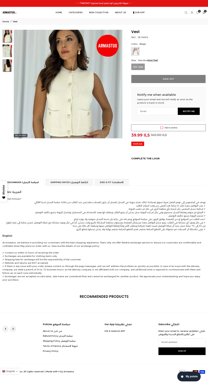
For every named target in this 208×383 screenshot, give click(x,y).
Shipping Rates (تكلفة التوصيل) (69, 182)
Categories (76, 12)
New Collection (98, 12)
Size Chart (153, 60)
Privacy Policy (50, 351)
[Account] (192, 12)
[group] (68, 84)
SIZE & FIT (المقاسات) (112, 182)
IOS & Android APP (114, 331)
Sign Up (182, 351)
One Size (138, 67)
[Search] (186, 12)
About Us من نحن (52, 331)
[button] (114, 84)
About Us (120, 12)
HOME (59, 12)
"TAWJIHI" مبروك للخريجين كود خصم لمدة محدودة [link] (104, 3)
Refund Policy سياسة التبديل (58, 336)
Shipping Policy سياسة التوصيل (59, 341)
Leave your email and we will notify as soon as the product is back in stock (165, 101)
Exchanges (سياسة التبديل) (23, 182)
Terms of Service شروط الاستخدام (60, 346)
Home (5, 21)
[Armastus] (9, 12)
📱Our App (138, 12)
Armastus (69, 371)
